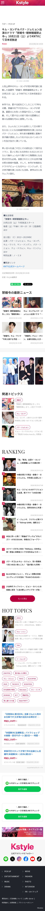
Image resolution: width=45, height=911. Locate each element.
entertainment (11, 876)
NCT (16, 695)
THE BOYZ (15, 684)
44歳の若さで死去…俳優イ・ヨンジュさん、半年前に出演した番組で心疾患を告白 (30, 476)
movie (27, 871)
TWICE (21, 679)
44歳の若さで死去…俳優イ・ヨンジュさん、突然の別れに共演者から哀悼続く (30, 506)
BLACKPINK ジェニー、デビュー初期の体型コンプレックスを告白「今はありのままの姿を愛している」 (23, 576)
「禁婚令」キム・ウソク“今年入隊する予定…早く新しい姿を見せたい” (11, 338)
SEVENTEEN (28, 684)
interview (29, 886)
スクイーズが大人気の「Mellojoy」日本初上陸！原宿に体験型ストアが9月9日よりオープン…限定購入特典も (23, 551)
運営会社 (5, 898)
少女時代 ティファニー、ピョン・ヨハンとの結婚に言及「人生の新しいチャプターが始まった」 (24, 588)
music (7, 881)
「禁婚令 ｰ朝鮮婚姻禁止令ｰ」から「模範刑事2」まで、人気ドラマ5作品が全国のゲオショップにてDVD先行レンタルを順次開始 (11, 313)
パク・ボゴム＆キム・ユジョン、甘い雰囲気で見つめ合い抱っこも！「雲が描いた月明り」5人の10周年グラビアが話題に (23, 563)
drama (7, 886)
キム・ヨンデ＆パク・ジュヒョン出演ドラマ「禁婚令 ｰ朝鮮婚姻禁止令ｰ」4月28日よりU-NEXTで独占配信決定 (33, 313)
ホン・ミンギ (35, 690)
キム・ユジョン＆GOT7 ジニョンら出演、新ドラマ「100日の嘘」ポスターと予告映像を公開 (30, 491)
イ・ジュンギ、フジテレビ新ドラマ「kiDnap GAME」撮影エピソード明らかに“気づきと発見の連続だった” (30, 521)
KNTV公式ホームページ (14, 266)
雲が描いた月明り (21, 673)
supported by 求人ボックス (35, 767)
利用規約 (5, 903)
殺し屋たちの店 (9, 701)
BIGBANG (7, 695)
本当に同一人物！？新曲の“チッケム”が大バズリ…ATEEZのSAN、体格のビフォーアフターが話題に (23, 538)
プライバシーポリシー (25, 903)
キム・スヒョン (9, 679)
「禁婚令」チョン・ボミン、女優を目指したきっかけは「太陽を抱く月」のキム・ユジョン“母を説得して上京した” (33, 338)
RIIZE (5, 684)
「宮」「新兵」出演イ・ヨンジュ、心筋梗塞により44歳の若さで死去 (29, 461)
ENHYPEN (7, 673)
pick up (7, 871)
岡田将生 (25, 695)
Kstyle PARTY (23, 701)
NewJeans (23, 690)
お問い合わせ (28, 898)
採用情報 (13, 903)
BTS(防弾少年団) (9, 690)
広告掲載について (16, 898)
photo (28, 881)
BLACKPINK (32, 679)
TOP (4, 24)
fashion (28, 876)
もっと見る (22, 598)
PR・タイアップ (31, 891)
